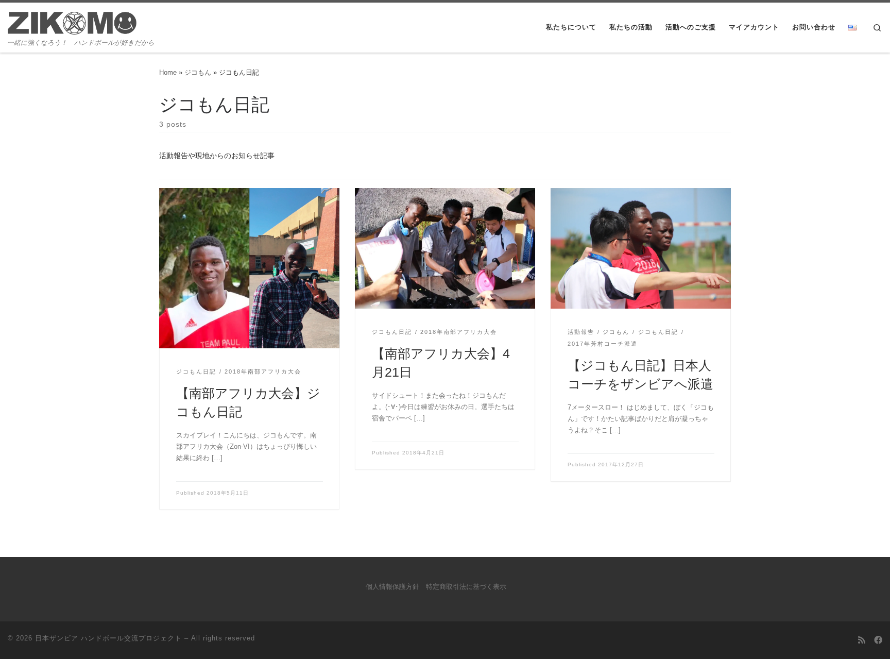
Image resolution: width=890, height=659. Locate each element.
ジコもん (197, 72)
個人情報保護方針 (392, 586)
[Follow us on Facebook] (878, 640)
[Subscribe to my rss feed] (861, 640)
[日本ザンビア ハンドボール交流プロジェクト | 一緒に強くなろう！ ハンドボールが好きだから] (72, 20)
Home (168, 72)
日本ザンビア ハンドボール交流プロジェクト (108, 638)
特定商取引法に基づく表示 (466, 586)
